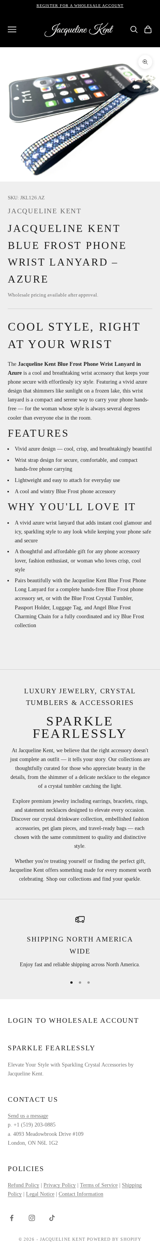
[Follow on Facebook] (12, 1218)
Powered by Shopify (114, 1239)
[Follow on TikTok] (52, 1218)
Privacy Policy (59, 1185)
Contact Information (81, 1194)
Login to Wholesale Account (73, 1020)
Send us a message (28, 1116)
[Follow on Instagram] (32, 1218)
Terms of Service (99, 1185)
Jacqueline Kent (45, 211)
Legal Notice (40, 1194)
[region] (80, 942)
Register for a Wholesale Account (80, 5)
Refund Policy (23, 1185)
